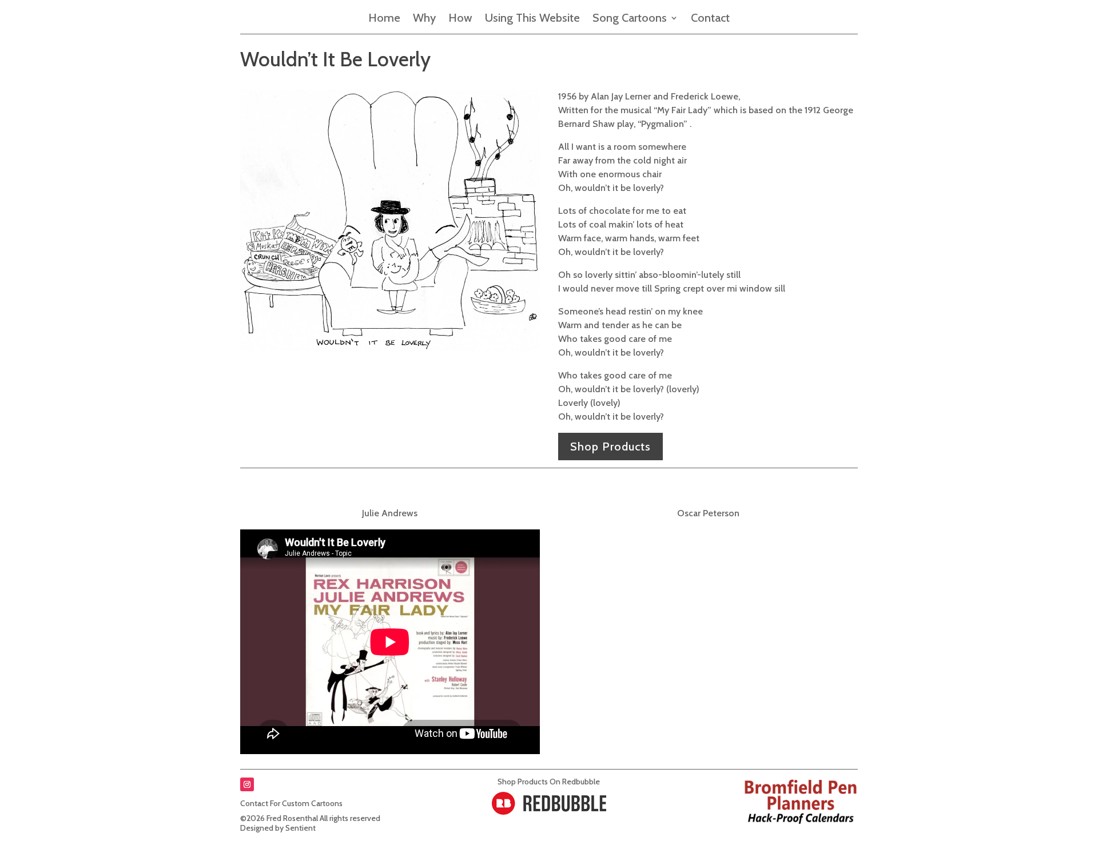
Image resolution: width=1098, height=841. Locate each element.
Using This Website (532, 19)
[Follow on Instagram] (247, 784)
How (460, 19)
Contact (710, 19)
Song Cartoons (629, 19)
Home (384, 19)
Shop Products (610, 446)
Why (424, 19)
